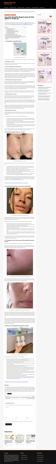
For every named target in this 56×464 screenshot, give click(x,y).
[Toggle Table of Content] (24, 27)
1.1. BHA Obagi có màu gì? (10, 29)
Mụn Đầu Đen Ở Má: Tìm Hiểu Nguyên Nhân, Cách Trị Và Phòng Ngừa (19, 441)
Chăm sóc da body (21, 7)
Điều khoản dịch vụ (24, 455)
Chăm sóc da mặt (13, 7)
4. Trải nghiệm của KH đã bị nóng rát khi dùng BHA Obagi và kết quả (15, 36)
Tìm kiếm (39, 14)
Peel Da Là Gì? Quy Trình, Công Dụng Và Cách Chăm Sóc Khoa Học (30, 441)
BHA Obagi (9, 393)
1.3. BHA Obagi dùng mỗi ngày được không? (12, 31)
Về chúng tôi (42, 7)
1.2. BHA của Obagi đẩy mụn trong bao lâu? (12, 30)
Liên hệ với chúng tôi (24, 459)
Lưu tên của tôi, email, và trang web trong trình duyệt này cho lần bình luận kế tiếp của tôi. (19, 421)
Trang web (27, 417)
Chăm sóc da (9, 2)
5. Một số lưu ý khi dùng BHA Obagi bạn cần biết (13, 37)
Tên (6, 417)
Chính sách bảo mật (24, 457)
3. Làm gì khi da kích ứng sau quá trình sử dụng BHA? (13, 35)
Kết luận (7, 38)
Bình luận (7, 407)
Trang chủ (6, 7)
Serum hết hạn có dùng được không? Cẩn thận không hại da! (18, 381)
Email (16, 417)
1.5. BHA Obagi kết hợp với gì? (11, 33)
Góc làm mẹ (28, 7)
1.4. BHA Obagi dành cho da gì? (11, 32)
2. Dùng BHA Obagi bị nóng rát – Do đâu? (11, 34)
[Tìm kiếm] (51, 16)
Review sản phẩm (35, 7)
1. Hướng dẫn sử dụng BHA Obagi (10, 28)
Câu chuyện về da (40, 459)
